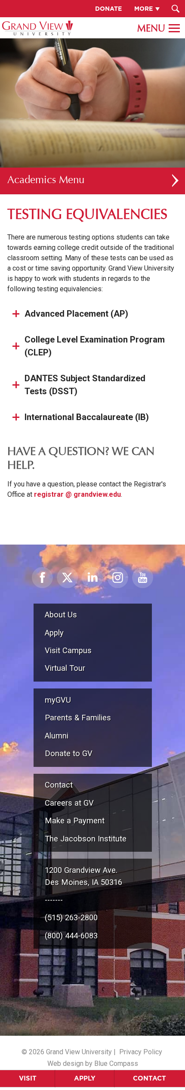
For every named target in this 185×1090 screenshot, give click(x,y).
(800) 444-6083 (71, 935)
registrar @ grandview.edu (77, 494)
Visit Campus (68, 650)
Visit (28, 1078)
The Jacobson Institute (85, 838)
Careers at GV (69, 802)
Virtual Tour (65, 668)
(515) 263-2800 (71, 917)
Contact (149, 1078)
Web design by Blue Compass (92, 1063)
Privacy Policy (140, 1052)
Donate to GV (68, 753)
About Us (61, 614)
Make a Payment (75, 820)
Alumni (56, 735)
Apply (85, 1078)
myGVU (58, 699)
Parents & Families (78, 717)
